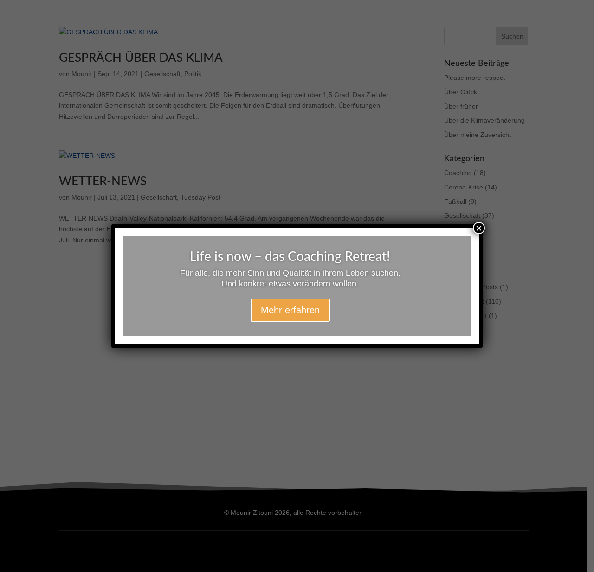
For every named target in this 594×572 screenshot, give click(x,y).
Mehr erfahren (290, 310)
